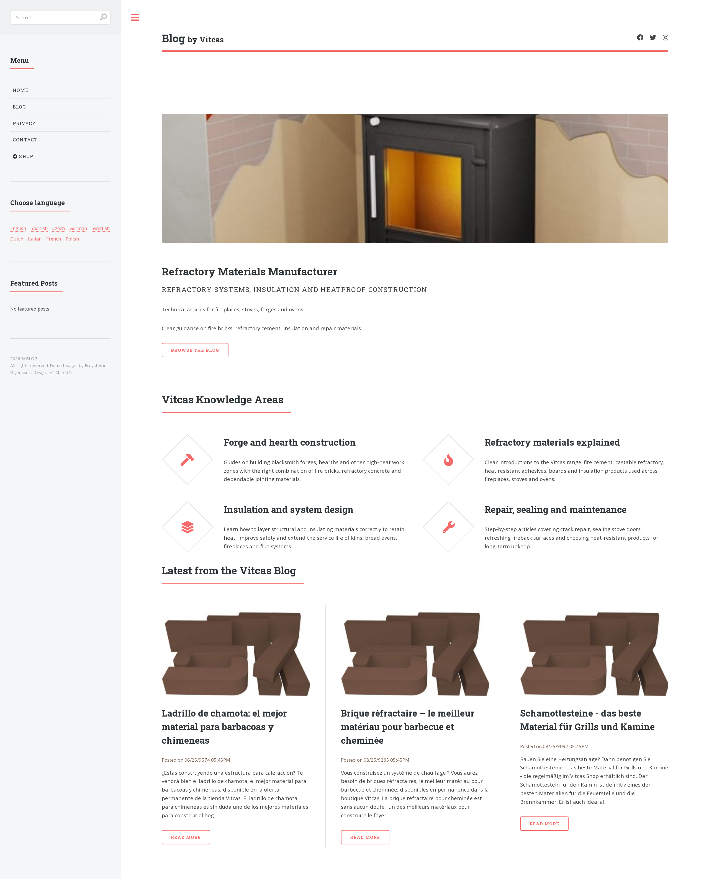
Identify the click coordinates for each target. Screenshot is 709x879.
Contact (25, 139)
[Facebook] (640, 37)
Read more (186, 837)
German (78, 228)
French (53, 239)
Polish (72, 239)
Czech (58, 228)
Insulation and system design (289, 509)
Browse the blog (195, 350)
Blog (19, 107)
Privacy (24, 123)
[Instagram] (665, 37)
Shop (25, 156)
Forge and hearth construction (290, 442)
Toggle (135, 17)
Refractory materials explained (552, 442)
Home (21, 90)
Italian (35, 239)
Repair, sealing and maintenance (555, 509)
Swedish (101, 228)
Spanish (39, 228)
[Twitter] (653, 37)
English (18, 228)
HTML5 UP (60, 372)
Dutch (16, 239)
